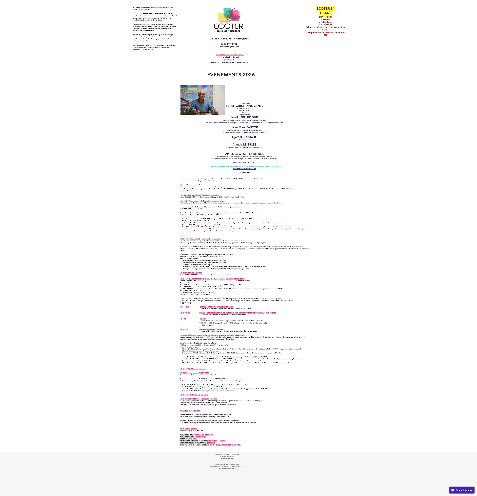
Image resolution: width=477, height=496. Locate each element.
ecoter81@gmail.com (229, 46)
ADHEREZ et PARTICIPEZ (230, 54)
